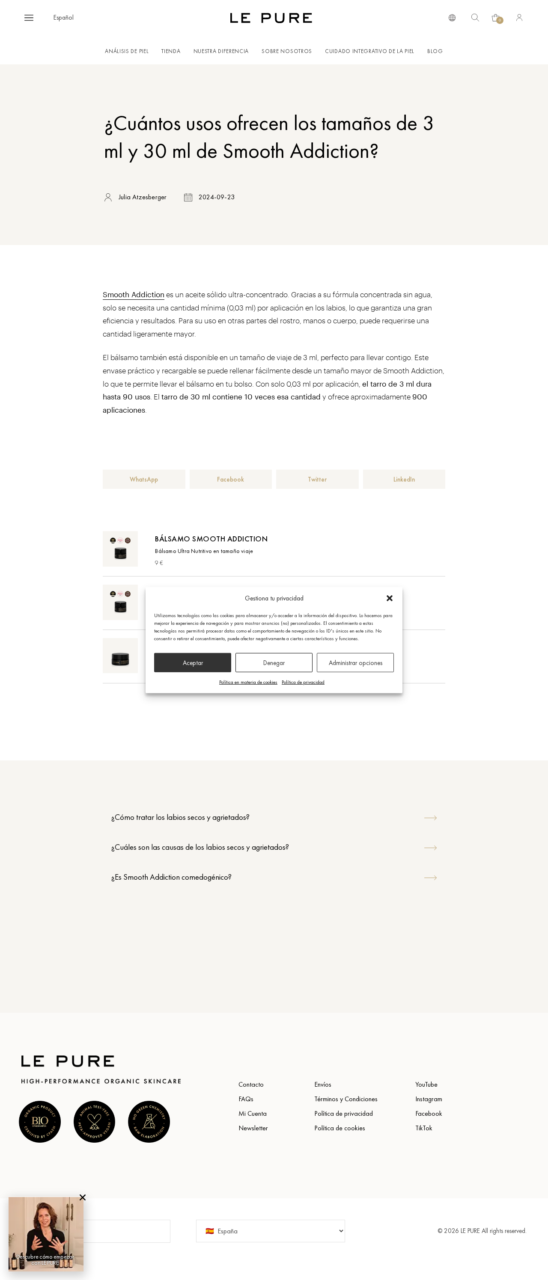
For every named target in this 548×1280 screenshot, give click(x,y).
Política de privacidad (303, 682)
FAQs (245, 1098)
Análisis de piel (127, 51)
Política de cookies (339, 1127)
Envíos (322, 1084)
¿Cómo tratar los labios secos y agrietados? (180, 817)
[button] (389, 598)
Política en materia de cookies (248, 682)
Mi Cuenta (252, 1113)
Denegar (274, 662)
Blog (435, 51)
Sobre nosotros (287, 51)
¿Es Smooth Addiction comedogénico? (171, 877)
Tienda (170, 51)
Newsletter (253, 1127)
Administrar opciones (355, 662)
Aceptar (193, 662)
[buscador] (452, 17)
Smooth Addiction (133, 294)
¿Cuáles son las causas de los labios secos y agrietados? (200, 847)
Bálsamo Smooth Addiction (211, 539)
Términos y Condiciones (346, 1098)
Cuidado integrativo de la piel (369, 51)
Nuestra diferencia (221, 51)
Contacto (251, 1084)
